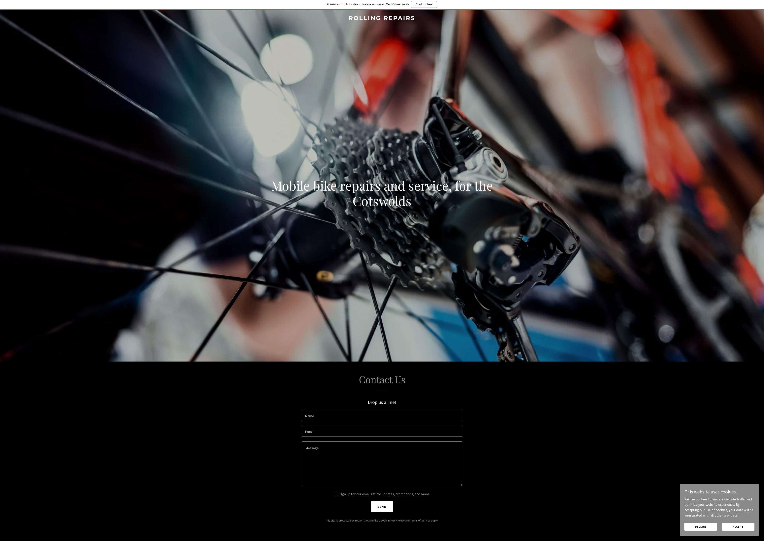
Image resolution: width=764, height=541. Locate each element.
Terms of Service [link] (420, 520)
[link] (382, 19)
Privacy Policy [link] (396, 520)
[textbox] (382, 415)
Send (382, 507)
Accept (738, 526)
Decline (701, 526)
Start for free (424, 4)
